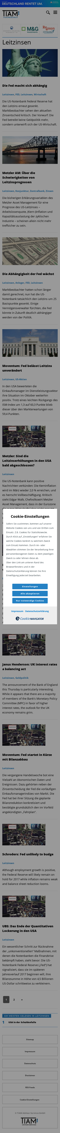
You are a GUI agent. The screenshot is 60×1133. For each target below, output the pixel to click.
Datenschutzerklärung (37, 611)
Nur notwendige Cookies (30, 600)
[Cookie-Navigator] (30, 619)
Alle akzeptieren (30, 593)
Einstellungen (30, 586)
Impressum (17, 611)
